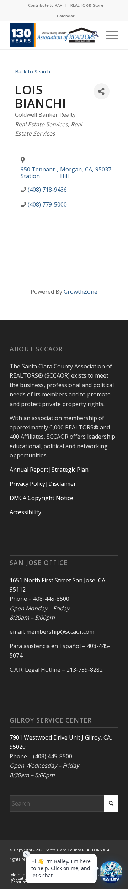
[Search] (92, 35)
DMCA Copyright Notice (41, 498)
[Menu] (108, 35)
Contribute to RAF (45, 5)
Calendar (66, 15)
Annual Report (29, 469)
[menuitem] (45, 5)
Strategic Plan (70, 469)
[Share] (102, 91)
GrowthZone (80, 292)
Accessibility (25, 512)
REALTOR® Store (86, 5)
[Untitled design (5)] (53, 35)
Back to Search (32, 71)
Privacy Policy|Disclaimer (43, 484)
